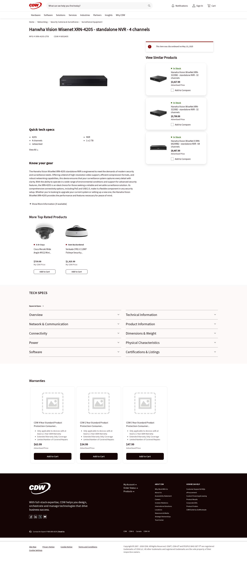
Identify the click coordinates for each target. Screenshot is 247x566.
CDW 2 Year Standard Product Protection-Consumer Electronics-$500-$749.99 (94, 424)
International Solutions (163, 506)
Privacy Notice (48, 547)
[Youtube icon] (45, 517)
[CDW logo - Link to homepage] (35, 5)
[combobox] (95, 5)
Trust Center (159, 520)
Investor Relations (161, 503)
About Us (158, 492)
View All (33, 149)
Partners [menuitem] (97, 15)
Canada (139, 531)
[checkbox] (172, 90)
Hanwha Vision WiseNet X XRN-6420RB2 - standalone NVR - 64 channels (185, 143)
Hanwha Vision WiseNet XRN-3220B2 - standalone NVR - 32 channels (185, 75)
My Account (129, 484)
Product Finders (192, 506)
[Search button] (149, 5)
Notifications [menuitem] (182, 5)
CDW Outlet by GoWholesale (196, 510)
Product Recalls (192, 499)
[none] (35, 15)
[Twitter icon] (40, 517)
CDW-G (131, 531)
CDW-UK (147, 531)
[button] (211, 5)
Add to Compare (183, 90)
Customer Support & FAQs (195, 489)
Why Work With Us (161, 489)
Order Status (130, 487)
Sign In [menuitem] (199, 5)
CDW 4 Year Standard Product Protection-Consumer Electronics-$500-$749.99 (48, 424)
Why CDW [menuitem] (120, 15)
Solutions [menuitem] (60, 15)
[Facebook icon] (30, 517)
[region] (123, 250)
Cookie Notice (66, 547)
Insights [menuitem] (108, 15)
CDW (125, 531)
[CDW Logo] (35, 5)
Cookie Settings (35, 550)
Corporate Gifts (191, 503)
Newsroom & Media (162, 513)
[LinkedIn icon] (35, 517)
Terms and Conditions (87, 547)
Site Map (32, 547)
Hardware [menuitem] (35, 15)
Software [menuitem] (48, 15)
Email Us (61, 531)
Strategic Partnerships (163, 516)
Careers (157, 499)
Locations (158, 510)
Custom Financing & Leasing (196, 496)
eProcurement (191, 492)
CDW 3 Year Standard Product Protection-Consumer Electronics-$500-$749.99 (140, 424)
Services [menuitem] (73, 15)
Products (128, 491)
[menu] (180, 5)
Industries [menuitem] (85, 15)
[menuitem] (173, 5)
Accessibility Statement (163, 496)
